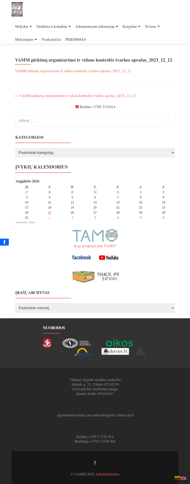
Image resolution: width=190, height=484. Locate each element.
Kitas (32, 222)
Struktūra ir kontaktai (51, 26)
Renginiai (130, 26)
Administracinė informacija (94, 26)
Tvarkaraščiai (51, 39)
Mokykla (21, 26)
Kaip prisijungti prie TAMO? (95, 245)
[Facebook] (4, 242)
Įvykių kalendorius (41, 166)
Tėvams (150, 26)
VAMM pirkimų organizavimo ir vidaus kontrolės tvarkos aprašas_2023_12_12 (73, 70)
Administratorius (107, 474)
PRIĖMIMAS (75, 39)
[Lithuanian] (177, 477)
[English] (183, 477)
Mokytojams (24, 39)
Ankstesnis (22, 222)
